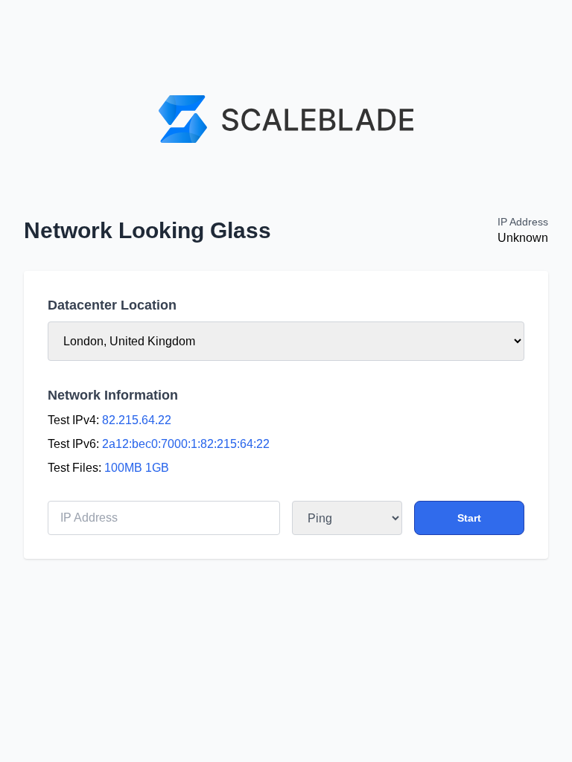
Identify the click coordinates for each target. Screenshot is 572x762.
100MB (123, 467)
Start (469, 518)
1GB (157, 467)
